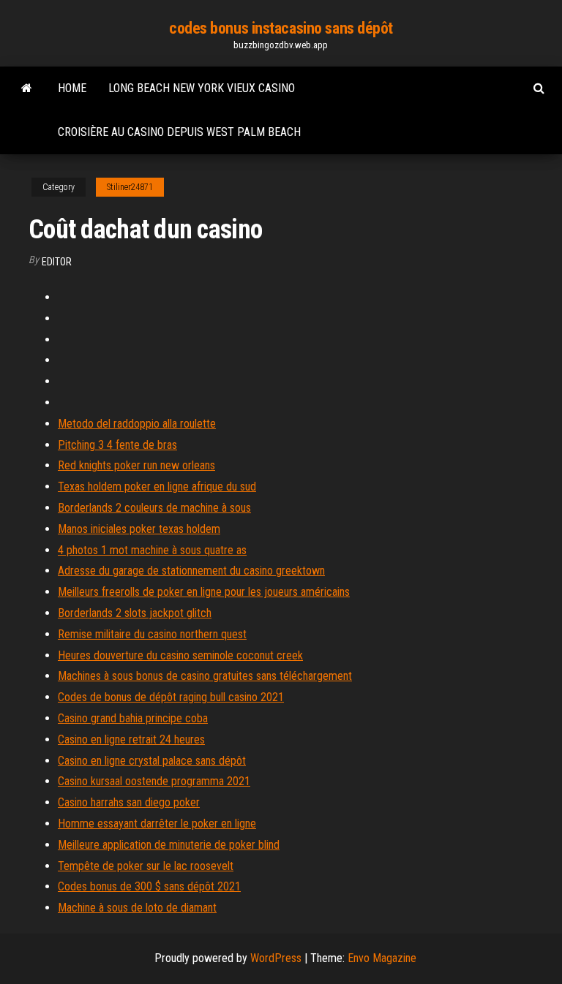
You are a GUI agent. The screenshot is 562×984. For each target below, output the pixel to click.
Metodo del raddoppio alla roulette (137, 424)
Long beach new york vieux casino (201, 88)
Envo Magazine (382, 958)
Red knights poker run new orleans (136, 465)
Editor (57, 262)
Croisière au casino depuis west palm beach (179, 132)
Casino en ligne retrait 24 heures (131, 739)
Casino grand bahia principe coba (133, 718)
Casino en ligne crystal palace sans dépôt (152, 761)
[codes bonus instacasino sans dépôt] (27, 88)
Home (72, 88)
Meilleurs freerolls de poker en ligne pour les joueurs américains (204, 592)
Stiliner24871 (130, 187)
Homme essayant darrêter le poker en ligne (157, 823)
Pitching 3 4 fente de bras (117, 445)
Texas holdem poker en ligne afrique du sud (157, 486)
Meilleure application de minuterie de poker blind (169, 845)
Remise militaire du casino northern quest (152, 634)
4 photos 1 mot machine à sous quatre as (152, 550)
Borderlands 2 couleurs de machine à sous (154, 508)
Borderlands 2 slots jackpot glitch (134, 613)
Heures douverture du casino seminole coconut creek (180, 655)
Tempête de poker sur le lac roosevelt (145, 866)
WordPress (275, 958)
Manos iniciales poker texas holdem (139, 529)
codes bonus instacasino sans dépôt (281, 28)
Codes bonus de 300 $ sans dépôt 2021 (149, 886)
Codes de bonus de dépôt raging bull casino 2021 (171, 697)
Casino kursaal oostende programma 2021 (154, 781)
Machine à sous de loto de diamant (137, 908)
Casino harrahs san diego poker (129, 802)
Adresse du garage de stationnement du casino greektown (191, 571)
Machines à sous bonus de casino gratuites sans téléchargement (205, 676)
